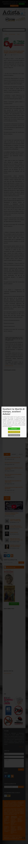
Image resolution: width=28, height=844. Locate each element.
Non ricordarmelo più (14, 435)
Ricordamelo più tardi (14, 432)
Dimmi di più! (14, 428)
